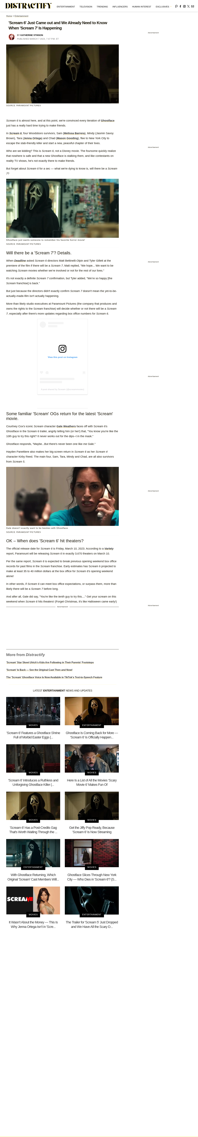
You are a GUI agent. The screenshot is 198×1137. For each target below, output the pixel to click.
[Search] (176, 6)
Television (86, 6)
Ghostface (107, 120)
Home (9, 16)
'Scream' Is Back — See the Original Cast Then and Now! (39, 670)
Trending (102, 6)
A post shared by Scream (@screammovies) (62, 389)
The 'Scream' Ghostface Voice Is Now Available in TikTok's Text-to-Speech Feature (54, 677)
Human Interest (141, 6)
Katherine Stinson (31, 35)
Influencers (120, 6)
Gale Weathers (66, 426)
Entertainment (66, 6)
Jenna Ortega (32, 138)
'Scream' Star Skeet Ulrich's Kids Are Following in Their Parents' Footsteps (50, 662)
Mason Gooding (67, 138)
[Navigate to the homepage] (28, 6)
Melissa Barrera (74, 133)
